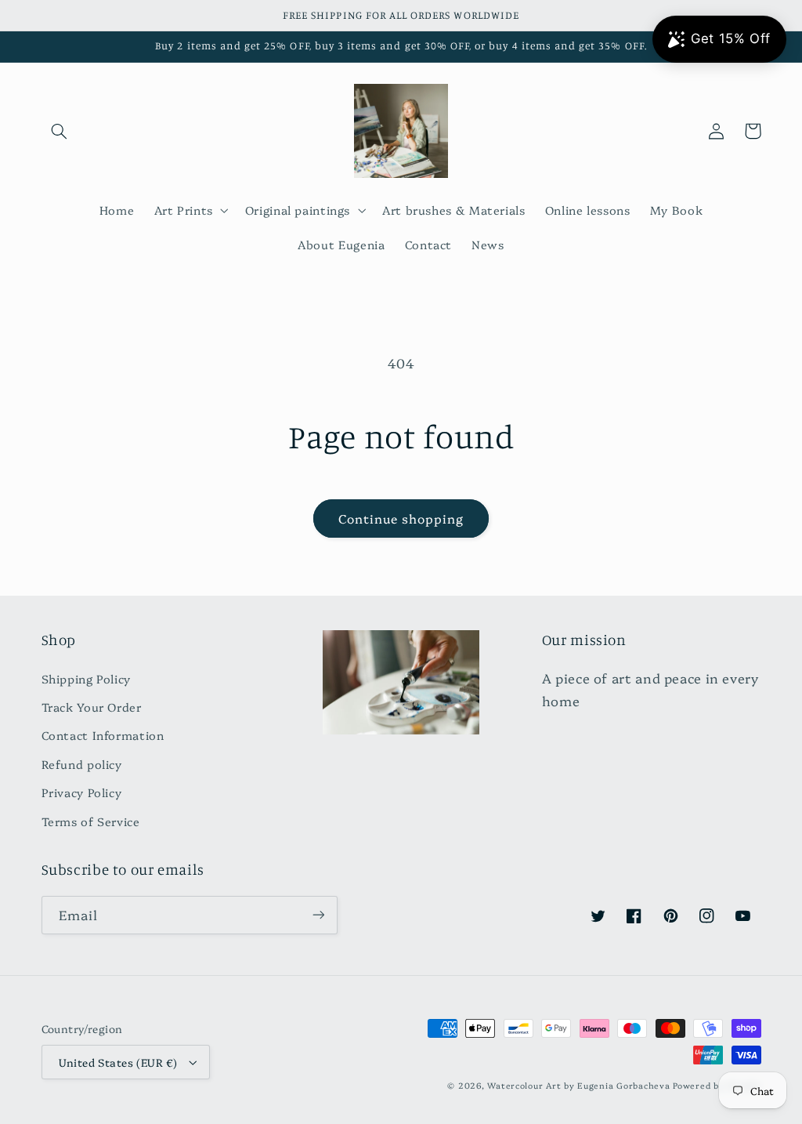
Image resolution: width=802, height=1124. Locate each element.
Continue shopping (401, 518)
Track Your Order (92, 706)
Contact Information (103, 735)
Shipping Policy (86, 678)
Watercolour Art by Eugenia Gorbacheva (578, 1085)
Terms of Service (91, 821)
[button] (60, 131)
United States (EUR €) (118, 1062)
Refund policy (82, 764)
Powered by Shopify (716, 1085)
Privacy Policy (82, 792)
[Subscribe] (318, 915)
